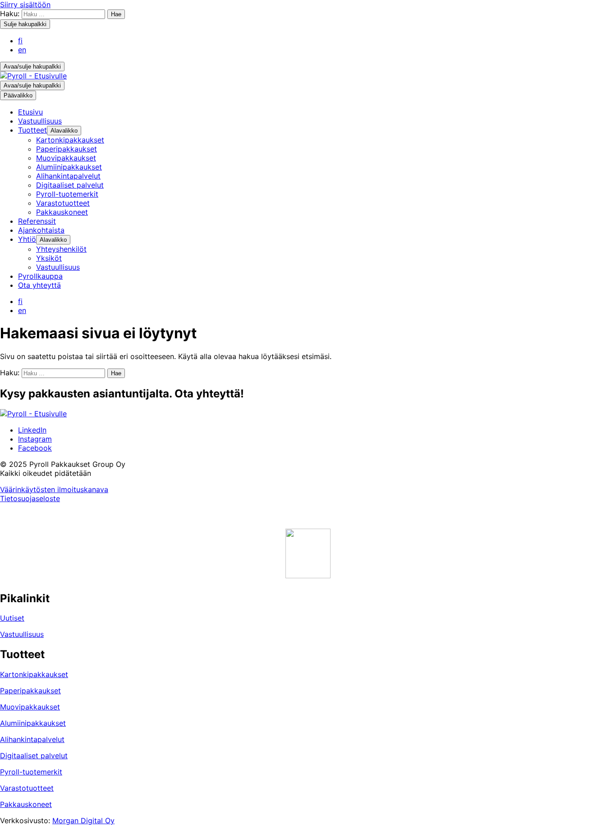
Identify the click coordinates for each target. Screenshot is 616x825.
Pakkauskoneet (26, 804)
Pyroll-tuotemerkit (31, 771)
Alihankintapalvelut (32, 739)
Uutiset (12, 617)
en (22, 49)
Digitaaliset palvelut (34, 755)
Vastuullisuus (22, 634)
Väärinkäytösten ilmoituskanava (54, 489)
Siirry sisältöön (25, 4)
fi (20, 40)
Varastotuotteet (27, 788)
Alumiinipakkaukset (33, 723)
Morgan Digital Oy (83, 820)
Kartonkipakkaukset (34, 674)
